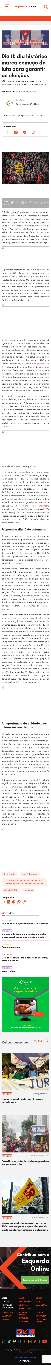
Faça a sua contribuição (35, 1280)
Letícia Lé (20, 387)
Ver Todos (39, 1041)
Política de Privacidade (25, 1357)
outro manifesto (40, 505)
